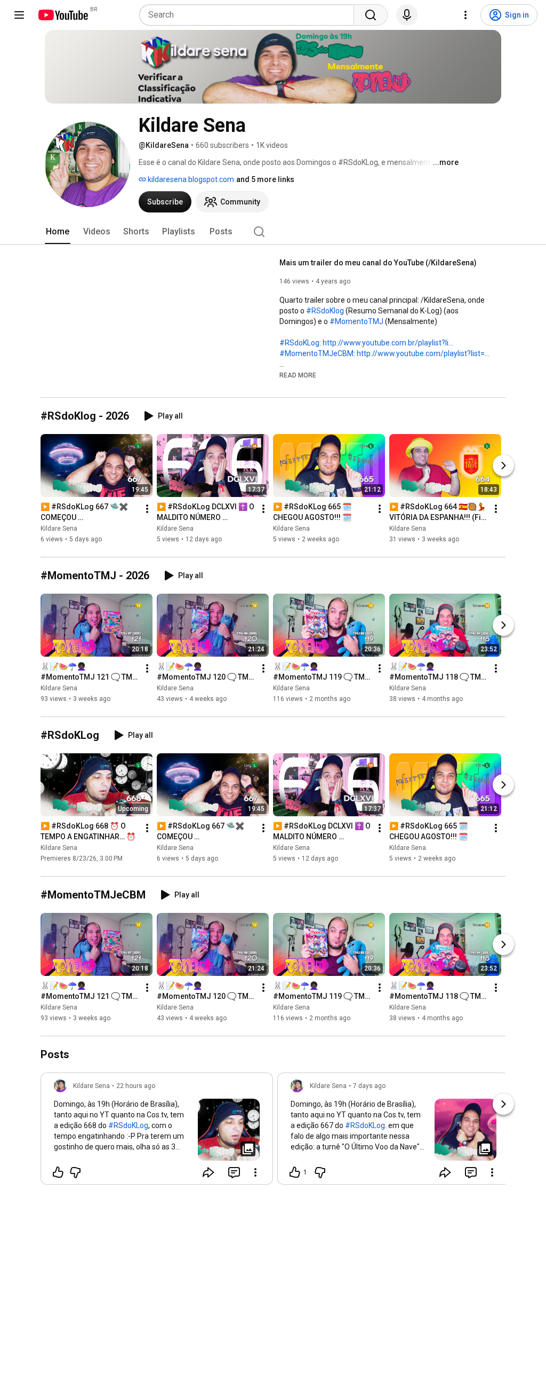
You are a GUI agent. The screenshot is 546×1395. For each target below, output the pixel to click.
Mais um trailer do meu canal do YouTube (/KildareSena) (378, 262)
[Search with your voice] (406, 15)
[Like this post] (58, 1172)
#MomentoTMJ (356, 321)
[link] (157, 1131)
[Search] (371, 15)
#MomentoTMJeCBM (316, 353)
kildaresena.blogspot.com (190, 179)
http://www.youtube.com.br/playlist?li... (388, 342)
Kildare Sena (59, 528)
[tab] (57, 232)
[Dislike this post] (75, 1172)
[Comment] (234, 1172)
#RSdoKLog (299, 342)
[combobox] (249, 15)
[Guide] (19, 15)
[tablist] (273, 232)
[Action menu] (255, 1172)
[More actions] (147, 508)
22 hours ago (135, 1086)
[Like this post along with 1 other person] (294, 1172)
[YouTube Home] (62, 15)
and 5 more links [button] (265, 179)
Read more (297, 375)
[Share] (208, 1172)
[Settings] (465, 15)
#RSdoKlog (325, 310)
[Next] (503, 465)
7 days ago (369, 1086)
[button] (297, 374)
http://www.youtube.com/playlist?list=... (423, 353)
